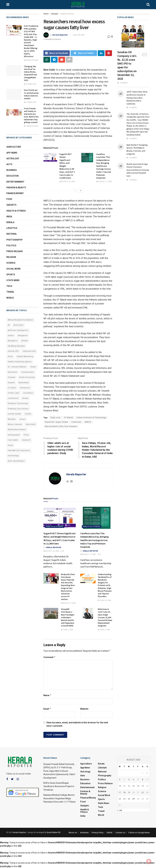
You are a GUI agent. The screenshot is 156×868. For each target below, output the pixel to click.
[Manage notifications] (148, 861)
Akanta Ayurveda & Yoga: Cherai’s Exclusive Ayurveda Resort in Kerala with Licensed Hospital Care (137, 170)
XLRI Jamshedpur (16, 461)
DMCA (109, 832)
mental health (14, 414)
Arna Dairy (18, 325)
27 (133, 799)
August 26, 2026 (68, 182)
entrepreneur (27, 372)
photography (14, 435)
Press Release (14, 251)
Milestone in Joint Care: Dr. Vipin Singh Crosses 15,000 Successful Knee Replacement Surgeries (105, 617)
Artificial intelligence (18, 330)
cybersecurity (29, 351)
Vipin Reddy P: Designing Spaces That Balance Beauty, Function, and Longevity (137, 149)
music (22, 419)
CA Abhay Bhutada (16, 346)
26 (129, 799)
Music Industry (15, 424)
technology (13, 456)
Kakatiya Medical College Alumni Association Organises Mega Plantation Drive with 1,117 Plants (59, 798)
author (11, 336)
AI (9, 325)
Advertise (84, 832)
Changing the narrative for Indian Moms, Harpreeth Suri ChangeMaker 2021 (30, 73)
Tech (9, 286)
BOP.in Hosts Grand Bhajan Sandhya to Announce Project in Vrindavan (58, 786)
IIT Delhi (12, 388)
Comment (49, 657)
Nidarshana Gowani (17, 430)
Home (45, 14)
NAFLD (88, 422)
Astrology (12, 158)
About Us (73, 832)
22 (143, 792)
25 (124, 799)
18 (124, 792)
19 (129, 792)
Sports (10, 274)
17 (120, 792)
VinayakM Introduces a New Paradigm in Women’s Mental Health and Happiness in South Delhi (67, 617)
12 (129, 786)
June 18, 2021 (79, 35)
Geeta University (27, 377)
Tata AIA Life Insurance (19, 450)
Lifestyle (54, 14)
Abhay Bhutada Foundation (20, 320)
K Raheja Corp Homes (18, 409)
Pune (26, 435)
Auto (9, 164)
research (26, 440)
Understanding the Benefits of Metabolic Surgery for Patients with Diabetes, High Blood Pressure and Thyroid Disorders (105, 585)
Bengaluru (13, 341)
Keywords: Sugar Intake (56, 422)
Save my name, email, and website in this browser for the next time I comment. (77, 724)
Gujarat (11, 383)
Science (10, 263)
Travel (10, 292)
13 (133, 786)
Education (12, 176)
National (11, 234)
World (10, 298)
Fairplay (11, 377)
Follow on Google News (139, 832)
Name (47, 695)
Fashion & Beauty (16, 187)
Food (9, 199)
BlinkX (25, 341)
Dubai (33, 367)
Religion (11, 257)
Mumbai (12, 419)
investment (13, 398)
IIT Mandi (68, 418)
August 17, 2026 (105, 182)
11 (124, 786)
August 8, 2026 (69, 603)
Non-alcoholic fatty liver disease (61, 426)
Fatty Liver (55, 418)
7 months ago (31, 126)
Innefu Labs (13, 393)
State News (13, 280)
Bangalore (23, 336)
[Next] (80, 190)
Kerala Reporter (60, 35)
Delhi (10, 356)
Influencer (25, 388)
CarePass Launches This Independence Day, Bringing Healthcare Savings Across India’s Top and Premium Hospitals (103, 166)
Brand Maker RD (53, 832)
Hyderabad (24, 383)
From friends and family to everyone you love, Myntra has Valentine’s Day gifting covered (31, 115)
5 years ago (30, 84)
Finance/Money (15, 193)
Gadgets (11, 205)
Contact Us (120, 832)
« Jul (119, 810)
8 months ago (31, 60)
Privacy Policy (97, 832)
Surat (10, 445)
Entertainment (15, 182)
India (9, 216)
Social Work (13, 269)
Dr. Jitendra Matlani (17, 367)
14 (138, 786)
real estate (13, 440)
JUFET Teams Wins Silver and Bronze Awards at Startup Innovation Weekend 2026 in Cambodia (137, 97)
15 (143, 786)
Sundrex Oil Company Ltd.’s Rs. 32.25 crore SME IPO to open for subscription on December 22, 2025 (127, 65)
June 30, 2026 (105, 600)
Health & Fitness (67, 14)
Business (11, 170)
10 (120, 786)
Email (47, 708)
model (28, 414)
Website (84, 709)
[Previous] (75, 190)
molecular (76, 422)
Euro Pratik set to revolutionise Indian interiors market (31, 94)
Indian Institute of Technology (91, 418)
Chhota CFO (13, 351)
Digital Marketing (25, 356)
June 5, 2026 (67, 630)
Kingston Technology (18, 403)
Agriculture (13, 147)
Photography (14, 240)
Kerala (10, 222)
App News (11, 153)
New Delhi (30, 424)
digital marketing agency (20, 362)
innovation (28, 393)
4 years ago (30, 102)
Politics (11, 245)
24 (120, 799)
